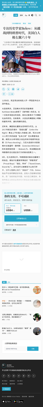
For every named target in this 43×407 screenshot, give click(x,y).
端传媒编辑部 (18, 244)
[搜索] (36, 15)
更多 (9, 282)
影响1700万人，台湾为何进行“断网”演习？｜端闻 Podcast (16, 329)
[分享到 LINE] (22, 89)
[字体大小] (26, 15)
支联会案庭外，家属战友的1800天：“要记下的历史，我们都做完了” (16, 315)
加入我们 (20, 381)
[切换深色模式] (32, 15)
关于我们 (4, 381)
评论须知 (7, 270)
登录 (14, 230)
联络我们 (12, 381)
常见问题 (4, 384)
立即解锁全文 (21, 219)
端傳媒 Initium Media (13, 396)
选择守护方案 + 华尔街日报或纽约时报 (16, 225)
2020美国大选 (16, 23)
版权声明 (12, 384)
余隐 (3, 319)
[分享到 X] (8, 89)
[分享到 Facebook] (13, 89)
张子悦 (4, 292)
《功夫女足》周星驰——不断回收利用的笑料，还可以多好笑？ (16, 302)
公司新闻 (20, 384)
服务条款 (31, 396)
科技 (29, 23)
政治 (24, 23)
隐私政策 (24, 396)
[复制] (3, 89)
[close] (40, 5)
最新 (4, 282)
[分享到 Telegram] (18, 89)
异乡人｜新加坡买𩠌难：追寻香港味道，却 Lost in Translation (16, 288)
